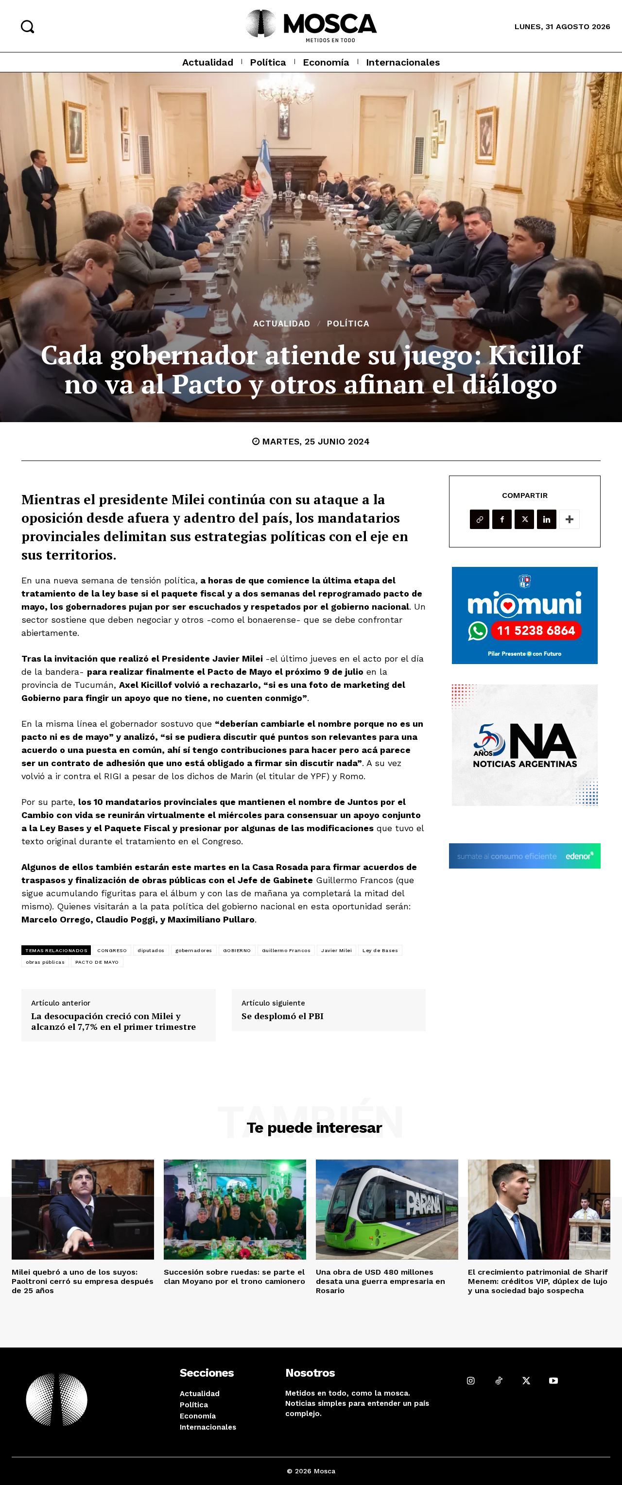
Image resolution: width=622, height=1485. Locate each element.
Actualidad (282, 324)
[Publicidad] (525, 615)
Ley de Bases (380, 950)
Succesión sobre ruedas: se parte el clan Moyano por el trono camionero (234, 1276)
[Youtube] (553, 1380)
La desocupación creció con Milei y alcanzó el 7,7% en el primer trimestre (113, 1021)
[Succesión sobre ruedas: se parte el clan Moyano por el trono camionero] (235, 1209)
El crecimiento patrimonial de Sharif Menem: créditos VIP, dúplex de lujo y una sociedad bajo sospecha (538, 1281)
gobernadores (193, 950)
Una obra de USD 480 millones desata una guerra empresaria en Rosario (380, 1281)
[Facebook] (502, 519)
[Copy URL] (479, 519)
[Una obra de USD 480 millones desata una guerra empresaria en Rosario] (387, 1209)
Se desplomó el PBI (283, 1016)
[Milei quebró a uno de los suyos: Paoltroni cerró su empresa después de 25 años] (83, 1209)
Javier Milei (336, 950)
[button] (27, 26)
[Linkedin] (546, 519)
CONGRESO (112, 950)
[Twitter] (524, 519)
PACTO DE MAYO (97, 962)
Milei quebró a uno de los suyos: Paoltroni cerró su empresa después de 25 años (83, 1281)
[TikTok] (498, 1380)
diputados (151, 950)
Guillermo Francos (286, 950)
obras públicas (45, 962)
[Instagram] (471, 1380)
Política (348, 324)
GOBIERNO (237, 950)
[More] (569, 519)
